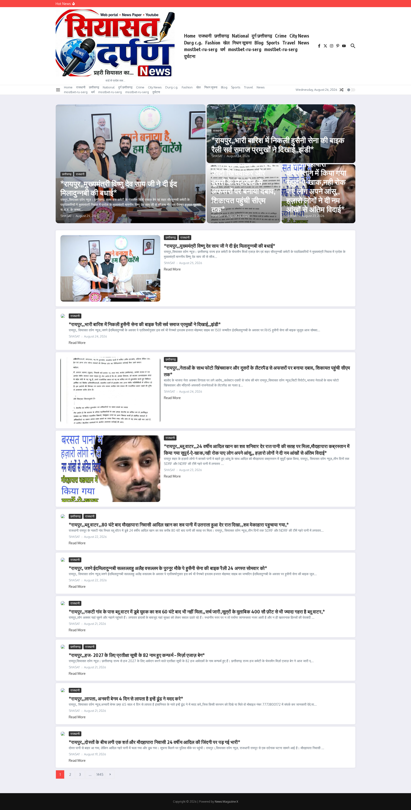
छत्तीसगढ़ (221, 36)
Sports (272, 42)
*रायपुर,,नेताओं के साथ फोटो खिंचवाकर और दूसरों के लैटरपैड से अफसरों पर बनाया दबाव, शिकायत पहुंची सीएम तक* (243, 186)
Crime (281, 36)
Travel (288, 42)
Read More (172, 269)
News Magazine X (226, 801)
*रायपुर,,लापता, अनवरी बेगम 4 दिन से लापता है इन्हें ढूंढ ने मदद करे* (126, 698)
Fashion (212, 42)
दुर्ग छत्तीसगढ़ (262, 36)
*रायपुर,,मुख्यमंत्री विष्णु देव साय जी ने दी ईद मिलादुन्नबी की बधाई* (118, 188)
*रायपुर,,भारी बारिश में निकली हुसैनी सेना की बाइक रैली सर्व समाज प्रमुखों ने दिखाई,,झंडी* (277, 144)
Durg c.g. (193, 42)
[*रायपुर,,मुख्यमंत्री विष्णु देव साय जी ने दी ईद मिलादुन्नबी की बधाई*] (110, 268)
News (303, 42)
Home (190, 36)
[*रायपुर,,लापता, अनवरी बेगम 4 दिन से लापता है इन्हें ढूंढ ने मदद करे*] (62, 690)
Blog (259, 42)
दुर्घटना (189, 56)
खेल (226, 42)
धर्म (222, 49)
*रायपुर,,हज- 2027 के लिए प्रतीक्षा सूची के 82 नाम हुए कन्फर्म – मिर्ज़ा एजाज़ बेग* (137, 655)
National (240, 36)
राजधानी (204, 36)
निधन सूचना (242, 42)
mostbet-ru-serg (200, 49)
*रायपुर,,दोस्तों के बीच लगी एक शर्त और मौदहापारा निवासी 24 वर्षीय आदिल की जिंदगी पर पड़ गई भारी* (154, 742)
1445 (100, 774)
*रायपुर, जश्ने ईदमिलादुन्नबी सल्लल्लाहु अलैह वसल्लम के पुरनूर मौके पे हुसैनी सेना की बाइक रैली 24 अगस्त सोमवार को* (168, 568)
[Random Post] (341, 90)
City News (299, 36)
